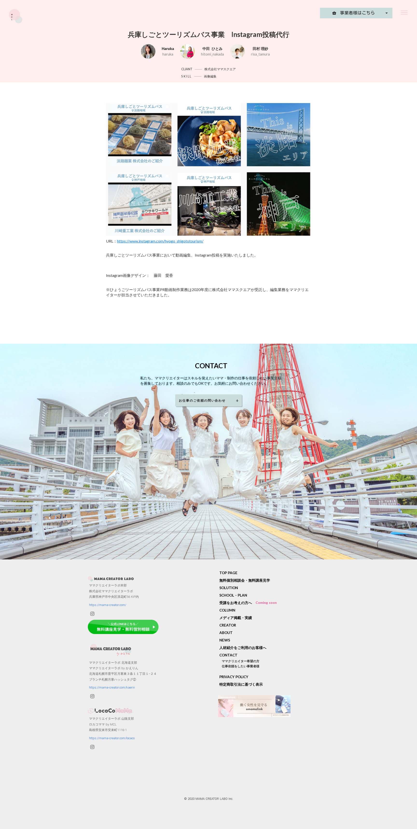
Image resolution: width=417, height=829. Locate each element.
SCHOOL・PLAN (233, 595)
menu (404, 12)
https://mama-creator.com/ (107, 605)
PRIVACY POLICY (233, 677)
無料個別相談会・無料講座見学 (244, 580)
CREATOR (227, 625)
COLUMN (227, 610)
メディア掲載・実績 (235, 617)
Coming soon (266, 602)
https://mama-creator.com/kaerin (112, 687)
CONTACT (228, 655)
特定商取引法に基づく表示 (241, 684)
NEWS (224, 640)
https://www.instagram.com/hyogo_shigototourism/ (160, 241)
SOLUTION (228, 587)
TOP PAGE (228, 573)
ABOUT (226, 632)
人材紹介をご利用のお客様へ (242, 647)
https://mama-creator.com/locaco (112, 738)
